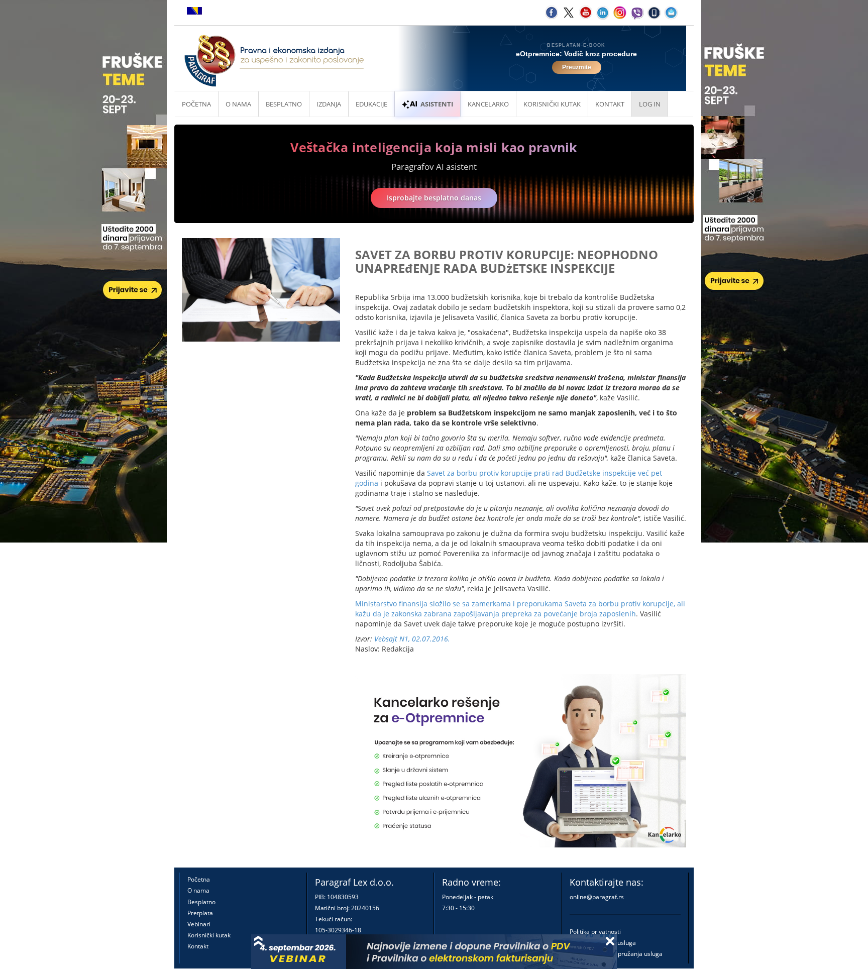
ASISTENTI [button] (436, 104)
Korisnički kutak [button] (552, 104)
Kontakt (197, 946)
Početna (196, 104)
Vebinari (198, 924)
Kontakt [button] (609, 104)
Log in (650, 104)
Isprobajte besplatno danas (434, 197)
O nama (238, 104)
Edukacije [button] (371, 104)
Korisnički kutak (209, 935)
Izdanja (328, 104)
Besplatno (284, 104)
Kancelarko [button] (488, 104)
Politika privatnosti (595, 931)
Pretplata (200, 913)
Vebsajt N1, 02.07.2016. (412, 638)
